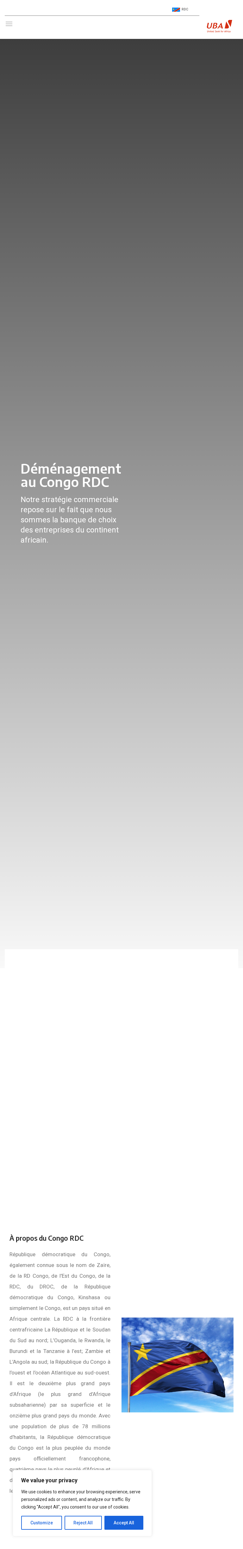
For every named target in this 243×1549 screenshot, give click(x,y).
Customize (41, 1522)
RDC (185, 9)
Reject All (83, 1522)
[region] (82, 1503)
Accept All (124, 1522)
